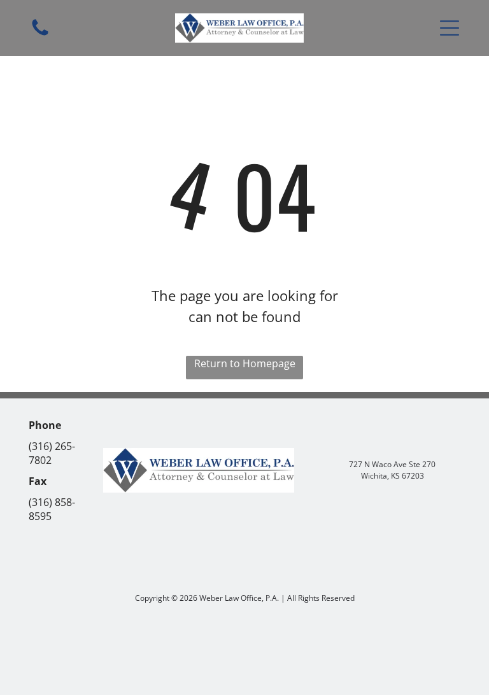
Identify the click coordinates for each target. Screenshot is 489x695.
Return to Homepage (244, 363)
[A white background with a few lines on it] (40, 34)
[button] (449, 28)
